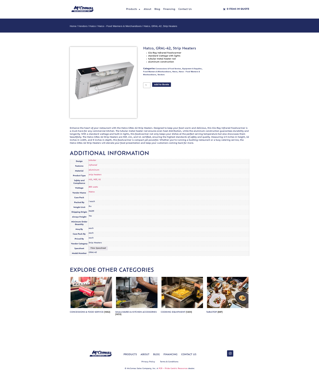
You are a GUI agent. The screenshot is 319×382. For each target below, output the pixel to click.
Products (131, 9)
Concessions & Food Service (168, 69)
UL (99, 180)
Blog (157, 9)
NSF (95, 180)
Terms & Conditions (169, 362)
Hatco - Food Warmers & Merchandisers (120, 26)
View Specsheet (98, 248)
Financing (169, 9)
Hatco (92, 26)
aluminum (94, 170)
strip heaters (95, 175)
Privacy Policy (148, 362)
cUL (90, 180)
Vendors (82, 26)
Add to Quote (161, 85)
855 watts (93, 187)
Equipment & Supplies (192, 69)
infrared (93, 165)
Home (73, 26)
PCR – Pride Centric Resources (173, 369)
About (147, 9)
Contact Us (185, 9)
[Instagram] (230, 353)
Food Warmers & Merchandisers (157, 72)
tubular (92, 160)
